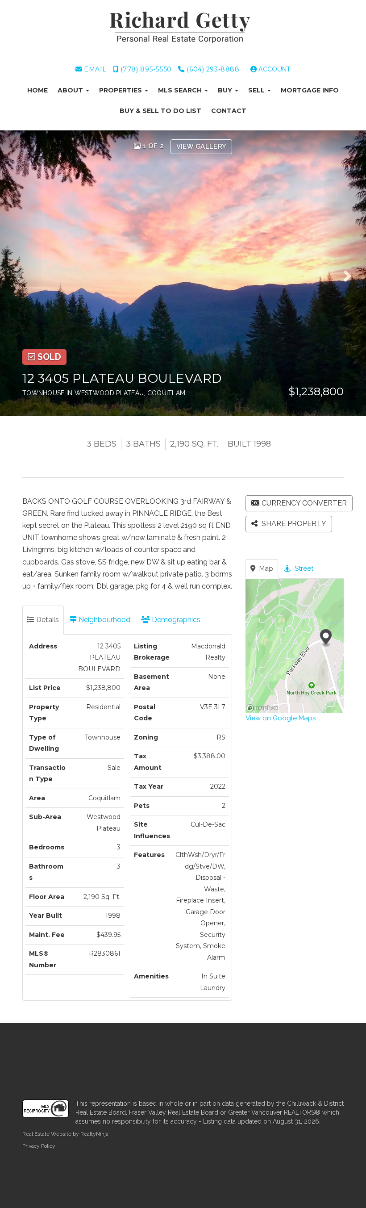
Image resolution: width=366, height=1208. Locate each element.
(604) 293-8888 (212, 69)
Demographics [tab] (175, 619)
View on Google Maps (280, 718)
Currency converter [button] (304, 503)
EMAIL (94, 69)
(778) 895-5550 (145, 69)
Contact (228, 111)
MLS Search (181, 90)
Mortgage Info (310, 90)
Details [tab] (46, 619)
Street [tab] (303, 568)
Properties (121, 90)
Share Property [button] (293, 523)
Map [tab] (265, 568)
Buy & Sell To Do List (160, 111)
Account (274, 69)
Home (37, 90)
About (71, 90)
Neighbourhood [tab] (103, 619)
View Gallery (201, 146)
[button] (22, 273)
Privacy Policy (38, 1146)
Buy (226, 90)
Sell (257, 90)
